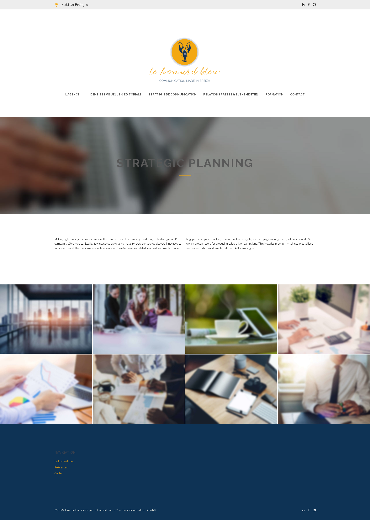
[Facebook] (309, 5)
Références (61, 467)
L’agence (72, 94)
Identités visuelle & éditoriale (115, 94)
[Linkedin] (303, 5)
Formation (274, 94)
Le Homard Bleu (64, 461)
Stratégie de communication (172, 94)
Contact (297, 94)
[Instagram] (314, 5)
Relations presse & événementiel (231, 94)
